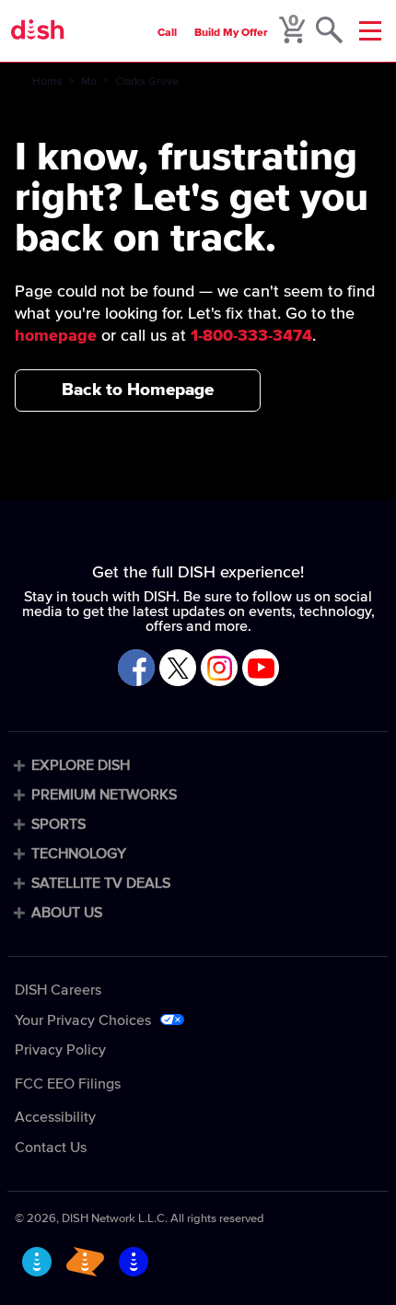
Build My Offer (231, 33)
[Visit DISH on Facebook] (136, 669)
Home (47, 81)
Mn (89, 81)
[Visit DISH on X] (177, 669)
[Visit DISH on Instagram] (219, 669)
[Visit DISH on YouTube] (260, 669)
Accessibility (55, 1117)
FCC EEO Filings (68, 1084)
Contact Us (51, 1147)
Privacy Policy (60, 1050)
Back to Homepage (138, 390)
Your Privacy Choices (83, 1020)
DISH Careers (58, 990)
